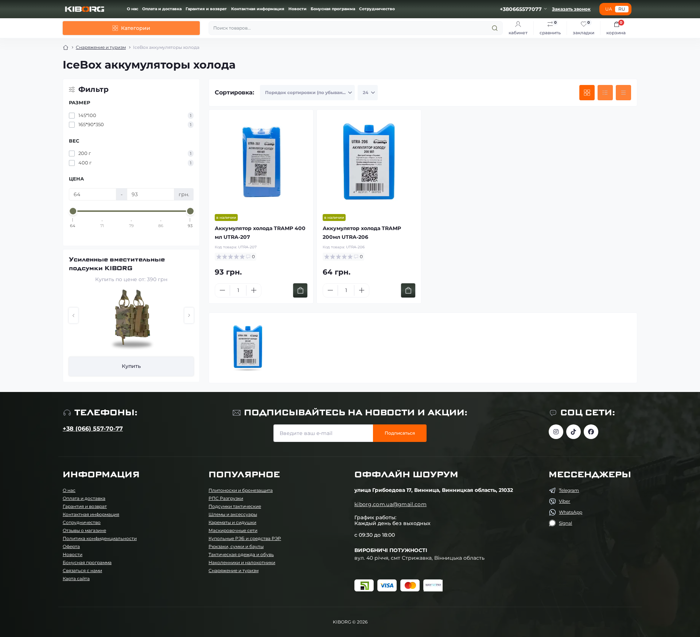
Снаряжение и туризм (101, 47)
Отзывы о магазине (84, 530)
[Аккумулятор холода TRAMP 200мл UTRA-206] (369, 162)
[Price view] (623, 92)
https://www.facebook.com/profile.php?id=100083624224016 (591, 431)
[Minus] (222, 290)
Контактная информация (257, 9)
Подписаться (400, 433)
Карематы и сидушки (232, 522)
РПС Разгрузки (226, 498)
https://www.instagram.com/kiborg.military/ (556, 431)
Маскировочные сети (233, 530)
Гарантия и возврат (206, 9)
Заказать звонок (571, 9)
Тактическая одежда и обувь (241, 554)
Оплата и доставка (162, 9)
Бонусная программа (333, 9)
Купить (138, 366)
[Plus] (253, 290)
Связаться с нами (82, 570)
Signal (565, 523)
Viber (564, 501)
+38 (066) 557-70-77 (93, 428)
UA (608, 9)
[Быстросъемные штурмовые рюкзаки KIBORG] (138, 320)
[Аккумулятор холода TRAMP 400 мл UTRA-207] (261, 162)
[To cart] (300, 290)
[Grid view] (587, 92)
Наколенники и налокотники (242, 562)
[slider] (73, 211)
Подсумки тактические (235, 506)
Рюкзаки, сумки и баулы (236, 546)
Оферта (71, 546)
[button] (73, 315)
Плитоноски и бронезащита (241, 490)
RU (621, 9)
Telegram (569, 490)
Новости (297, 9)
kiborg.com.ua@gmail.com (390, 504)
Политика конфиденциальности (100, 538)
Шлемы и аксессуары (233, 514)
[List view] (605, 92)
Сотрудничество (377, 9)
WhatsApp (570, 512)
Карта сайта (76, 578)
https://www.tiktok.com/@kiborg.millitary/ (573, 431)
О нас (132, 9)
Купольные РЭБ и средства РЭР (245, 538)
